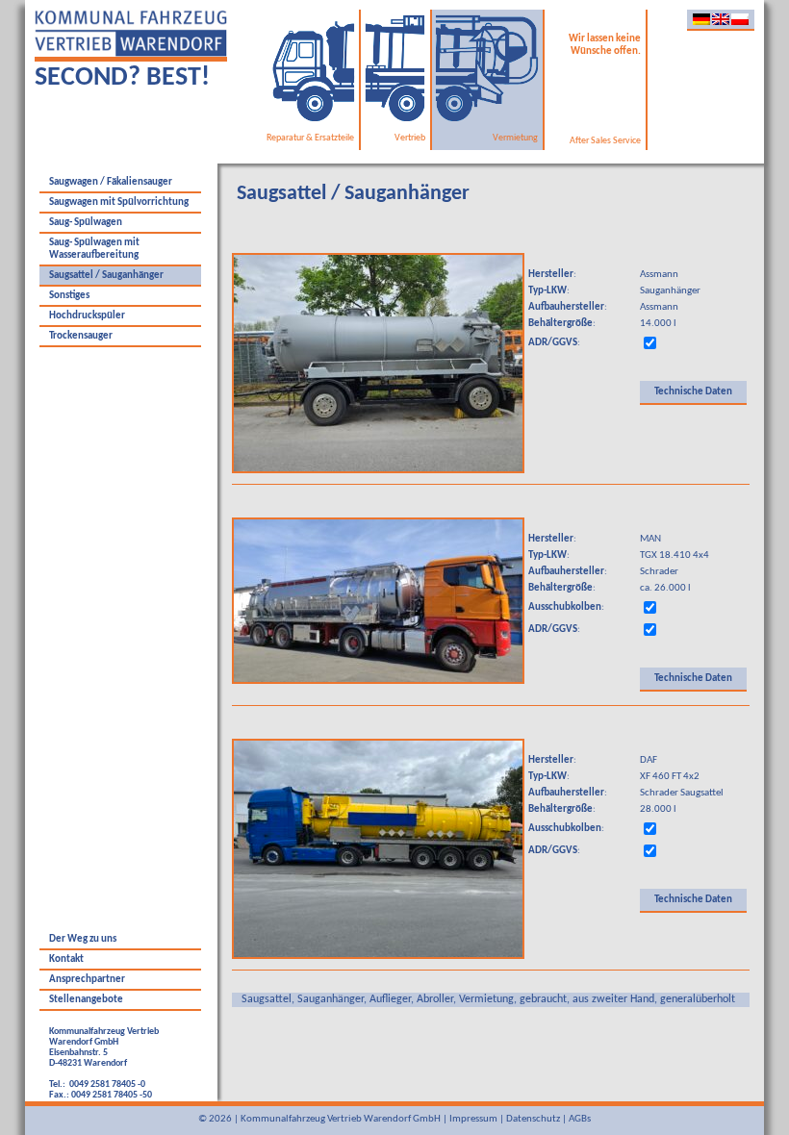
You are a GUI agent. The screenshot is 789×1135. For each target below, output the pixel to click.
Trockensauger (81, 336)
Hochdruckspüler (87, 316)
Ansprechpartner (87, 979)
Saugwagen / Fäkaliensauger (110, 182)
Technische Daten (693, 392)
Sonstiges (69, 295)
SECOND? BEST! (122, 77)
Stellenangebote (86, 1000)
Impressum (473, 1119)
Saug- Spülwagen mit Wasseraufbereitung (94, 249)
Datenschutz (533, 1119)
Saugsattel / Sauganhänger (106, 275)
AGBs (580, 1119)
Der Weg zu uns (82, 939)
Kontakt (66, 959)
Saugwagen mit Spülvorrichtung (119, 202)
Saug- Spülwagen (85, 222)
